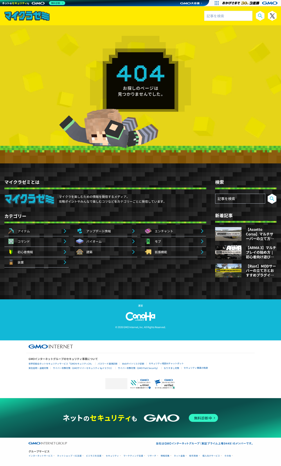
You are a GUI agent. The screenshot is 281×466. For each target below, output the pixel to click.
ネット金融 (179, 455)
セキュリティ (112, 455)
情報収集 (165, 455)
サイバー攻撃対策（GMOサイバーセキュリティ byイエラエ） (83, 368)
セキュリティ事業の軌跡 (196, 367)
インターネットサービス (41, 455)
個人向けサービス (211, 455)
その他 (227, 455)
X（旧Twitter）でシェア (272, 16)
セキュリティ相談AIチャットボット (166, 363)
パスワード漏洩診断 (107, 363)
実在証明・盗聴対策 (38, 368)
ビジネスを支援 (93, 455)
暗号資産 (193, 455)
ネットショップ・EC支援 (69, 455)
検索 (260, 16)
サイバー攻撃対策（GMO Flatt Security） (138, 368)
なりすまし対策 (171, 368)
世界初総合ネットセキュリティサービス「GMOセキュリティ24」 (61, 363)
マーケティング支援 (133, 455)
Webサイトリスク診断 (133, 363)
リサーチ (152, 455)
